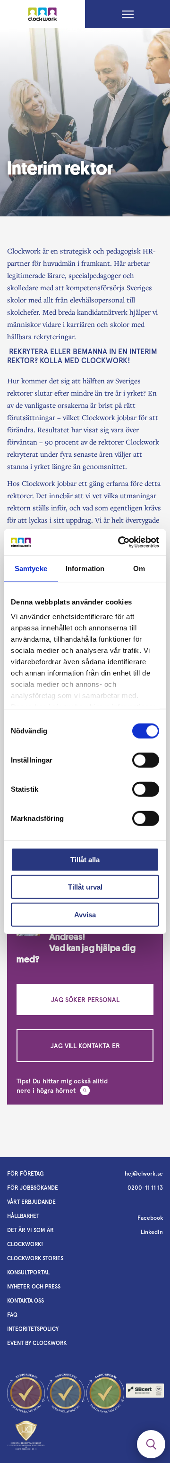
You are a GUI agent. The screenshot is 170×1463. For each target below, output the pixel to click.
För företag (25, 1173)
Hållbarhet (23, 1216)
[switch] (145, 759)
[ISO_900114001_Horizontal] (145, 1393)
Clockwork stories (35, 1258)
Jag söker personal (85, 999)
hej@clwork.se (144, 1173)
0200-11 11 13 (145, 1188)
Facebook (150, 1218)
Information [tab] (85, 568)
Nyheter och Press (33, 1286)
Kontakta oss (25, 1300)
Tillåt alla (85, 859)
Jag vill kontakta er (85, 1046)
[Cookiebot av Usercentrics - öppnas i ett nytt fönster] (120, 542)
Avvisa (85, 914)
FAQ (12, 1315)
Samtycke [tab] (31, 568)
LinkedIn (152, 1232)
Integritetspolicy (33, 1329)
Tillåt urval (85, 887)
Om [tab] (139, 568)
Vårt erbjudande (31, 1202)
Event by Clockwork (37, 1343)
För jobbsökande (32, 1188)
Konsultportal (28, 1272)
